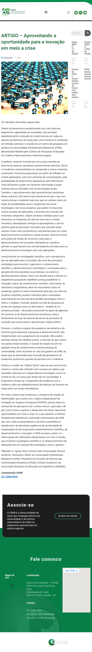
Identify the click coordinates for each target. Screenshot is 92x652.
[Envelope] (85, 13)
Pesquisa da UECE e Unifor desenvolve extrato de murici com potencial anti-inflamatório (78, 83)
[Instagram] (80, 13)
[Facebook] (76, 13)
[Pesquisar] (88, 33)
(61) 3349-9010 (9, 476)
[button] (46, 12)
